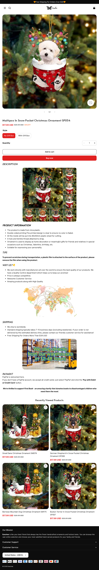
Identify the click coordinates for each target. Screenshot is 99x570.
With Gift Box (24, 135)
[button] (4, 8)
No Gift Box (9, 135)
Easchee (10, 566)
